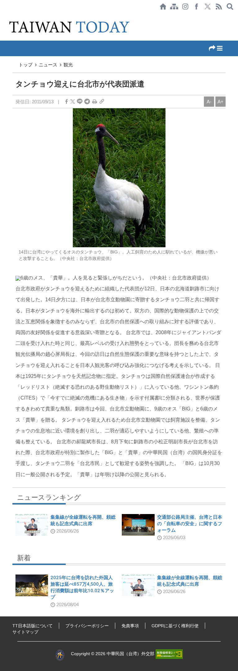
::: (2, 16)
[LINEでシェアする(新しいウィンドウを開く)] (79, 101)
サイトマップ (25, 631)
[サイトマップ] (174, 6)
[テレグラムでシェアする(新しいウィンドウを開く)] (87, 101)
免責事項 (130, 625)
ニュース (48, 64)
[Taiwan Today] (70, 27)
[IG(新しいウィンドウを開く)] (185, 6)
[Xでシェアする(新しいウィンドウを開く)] (208, 6)
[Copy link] (102, 101)
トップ (26, 64)
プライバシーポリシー (87, 625)
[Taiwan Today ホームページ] (163, 6)
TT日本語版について (32, 625)
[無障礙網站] (169, 653)
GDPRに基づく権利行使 (175, 625)
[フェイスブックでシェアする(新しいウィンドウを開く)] (196, 6)
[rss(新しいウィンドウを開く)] (219, 6)
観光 (68, 64)
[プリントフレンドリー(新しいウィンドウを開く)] (95, 101)
